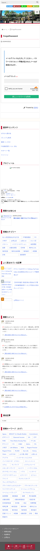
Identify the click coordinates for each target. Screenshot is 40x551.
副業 (3, 248)
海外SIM (23, 506)
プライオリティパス (30, 485)
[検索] (37, 2)
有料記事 (5, 506)
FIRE (4, 441)
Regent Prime (6, 451)
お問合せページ (19, 300)
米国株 (35, 251)
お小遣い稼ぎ (24, 454)
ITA (35, 444)
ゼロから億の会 (6, 133)
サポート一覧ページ (10, 195)
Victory (34, 451)
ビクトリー (23, 475)
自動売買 (23, 513)
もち (6, 341)
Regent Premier (32, 447)
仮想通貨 (33, 244)
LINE (12, 197)
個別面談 (15, 496)
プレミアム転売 (6, 138)
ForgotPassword (16, 29)
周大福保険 (32, 496)
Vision (4, 454)
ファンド (5, 478)
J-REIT (4, 241)
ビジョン (34, 475)
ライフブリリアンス (8, 489)
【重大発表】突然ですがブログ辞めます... (15, 335)
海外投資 (5, 251)
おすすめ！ (13, 454)
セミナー (21, 468)
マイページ (4, 155)
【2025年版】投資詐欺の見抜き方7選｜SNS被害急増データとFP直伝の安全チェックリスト (26, 285)
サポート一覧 (5, 150)
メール (7, 197)
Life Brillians (14, 447)
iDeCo (28, 444)
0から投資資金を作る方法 (10, 237)
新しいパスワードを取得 (21, 96)
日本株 (23, 248)
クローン (5, 244)
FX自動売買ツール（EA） (9, 146)
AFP (5, 190)
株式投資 (14, 506)
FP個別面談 (27, 237)
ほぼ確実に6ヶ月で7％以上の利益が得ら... (15, 407)
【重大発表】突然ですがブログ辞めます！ (25, 218)
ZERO (36, 107)
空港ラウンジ (6, 513)
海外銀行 (26, 251)
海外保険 (5, 510)
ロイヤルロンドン (28, 492)
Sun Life (25, 451)
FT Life (33, 441)
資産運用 (23, 254)
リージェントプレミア (9, 492)
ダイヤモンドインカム (9, 471)
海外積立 (24, 510)
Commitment (33, 434)
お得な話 (14, 241)
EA (29, 437)
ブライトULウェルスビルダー (11, 485)
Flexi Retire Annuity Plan (18, 441)
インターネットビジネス (24, 457)
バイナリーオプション (19, 244)
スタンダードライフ (8, 468)
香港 (36, 513)
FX (35, 237)
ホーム (5, 29)
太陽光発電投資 (20, 499)
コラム (4, 464)
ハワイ (23, 471)
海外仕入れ (32, 248)
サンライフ (15, 464)
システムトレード (29, 464)
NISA (22, 447)
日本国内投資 (6, 503)
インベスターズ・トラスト (11, 461)
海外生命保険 (15, 251)
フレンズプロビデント (9, 482)
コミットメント (30, 461)
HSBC (20, 444)
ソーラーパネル (32, 468)
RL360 (17, 451)
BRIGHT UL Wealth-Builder (18, 434)
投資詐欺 (32, 499)
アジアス (5, 457)
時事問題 (33, 503)
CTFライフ (6, 437)
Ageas (4, 434)
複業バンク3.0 (5, 142)
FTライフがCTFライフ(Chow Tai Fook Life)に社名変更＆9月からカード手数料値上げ (26, 272)
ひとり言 (33, 241)
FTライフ (5, 444)
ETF (35, 437)
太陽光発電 (13, 248)
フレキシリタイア (24, 478)
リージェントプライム (28, 489)
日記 (24, 503)
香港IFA (4, 517)
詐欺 (3, 254)
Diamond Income (18, 437)
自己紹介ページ (9, 193)
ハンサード (32, 471)
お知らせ (23, 241)
